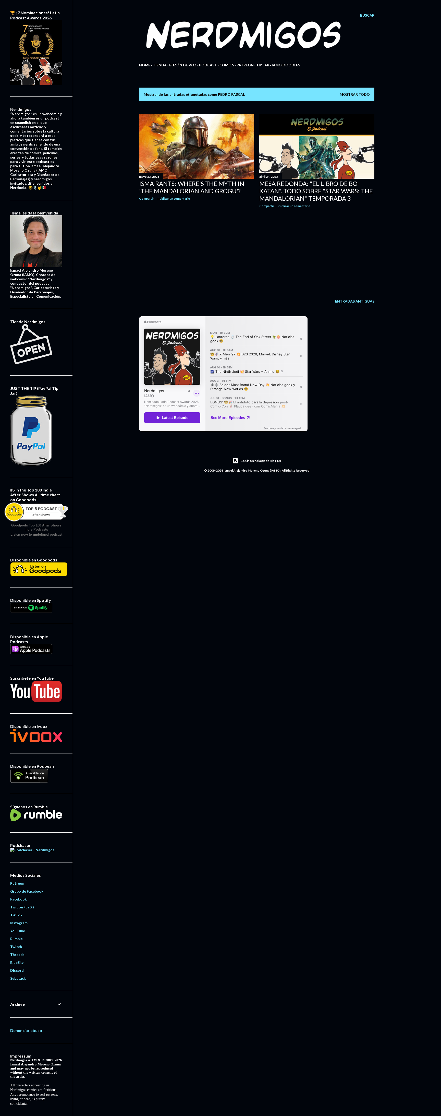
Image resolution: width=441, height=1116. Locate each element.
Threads (17, 954)
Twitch (16, 946)
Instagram (19, 923)
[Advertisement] (196, 249)
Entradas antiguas (354, 301)
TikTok (16, 915)
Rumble (16, 939)
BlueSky (16, 962)
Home (144, 65)
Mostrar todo (355, 94)
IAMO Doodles (286, 65)
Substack (18, 978)
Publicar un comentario (173, 198)
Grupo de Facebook (26, 891)
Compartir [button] (146, 198)
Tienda (160, 65)
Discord (17, 970)
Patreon (245, 65)
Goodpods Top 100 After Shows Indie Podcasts (36, 527)
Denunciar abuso (26, 1030)
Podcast (208, 65)
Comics (226, 65)
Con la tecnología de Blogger (260, 461)
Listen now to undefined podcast (36, 534)
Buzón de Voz (183, 65)
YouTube (17, 931)
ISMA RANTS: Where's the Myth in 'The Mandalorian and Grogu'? (191, 187)
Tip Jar (262, 65)
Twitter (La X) (22, 907)
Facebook (18, 899)
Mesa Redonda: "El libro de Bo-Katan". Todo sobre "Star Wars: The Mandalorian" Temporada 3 (316, 191)
